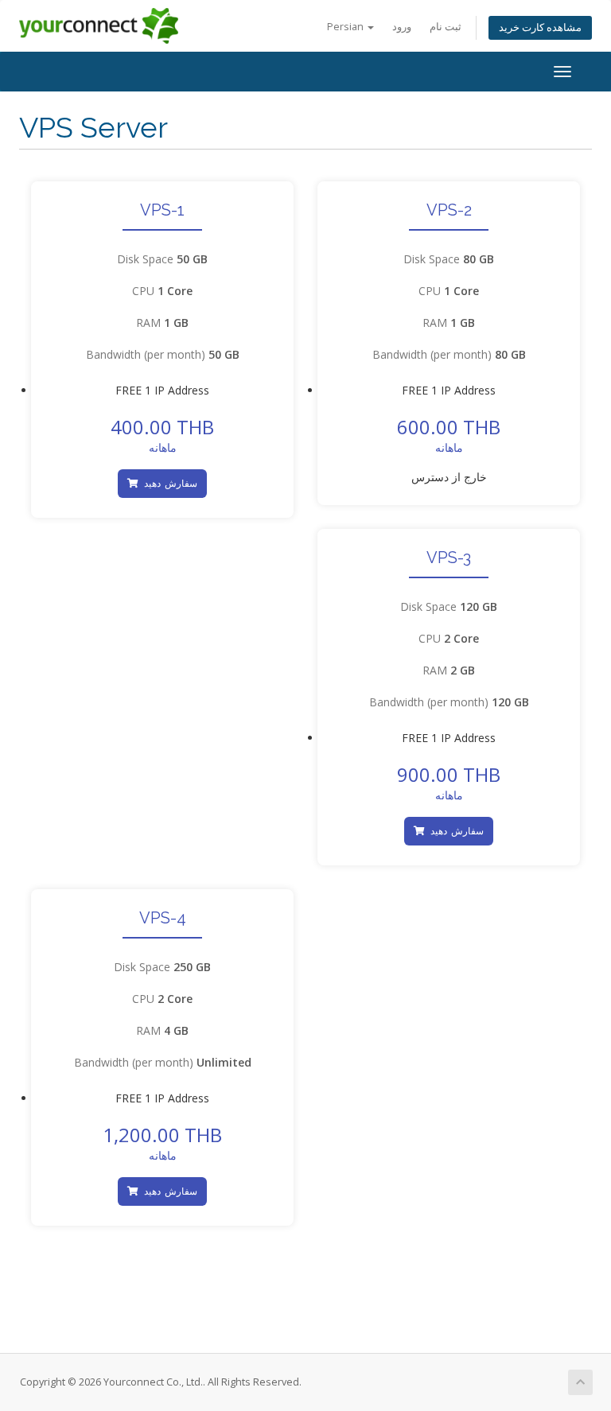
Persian (346, 26)
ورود (401, 26)
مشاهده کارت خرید (540, 27)
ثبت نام (445, 26)
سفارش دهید (168, 483)
